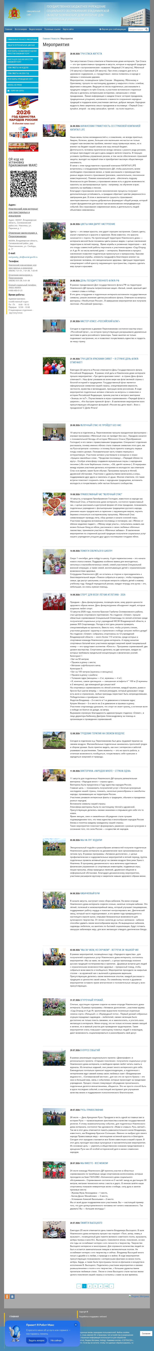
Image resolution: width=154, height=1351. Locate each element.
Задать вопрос (37, 1340)
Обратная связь (17, 91)
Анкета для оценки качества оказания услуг (20, 60)
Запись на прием (15, 85)
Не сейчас (56, 1340)
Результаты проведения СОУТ (20, 79)
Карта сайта (68, 29)
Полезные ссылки (52, 29)
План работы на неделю (18, 68)
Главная (8, 29)
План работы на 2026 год (18, 73)
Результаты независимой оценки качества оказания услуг (22, 52)
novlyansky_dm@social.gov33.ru (23, 256)
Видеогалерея (35, 29)
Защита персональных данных (21, 45)
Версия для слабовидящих (114, 29)
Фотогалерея (21, 29)
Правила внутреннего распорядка (22, 39)
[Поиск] (146, 29)
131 (106, 1286)
